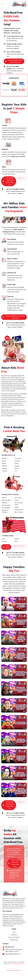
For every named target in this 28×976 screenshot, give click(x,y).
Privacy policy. (20, 963)
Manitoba (4, 502)
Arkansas (4, 466)
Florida (16, 463)
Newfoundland (6, 507)
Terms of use (12, 963)
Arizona (4, 463)
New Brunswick (6, 505)
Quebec (17, 507)
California (4, 468)
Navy (16, 541)
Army (3, 539)
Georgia (17, 466)
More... (16, 471)
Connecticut (18, 458)
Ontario (17, 500)
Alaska (4, 461)
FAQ (14, 932)
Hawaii (17, 468)
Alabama (4, 458)
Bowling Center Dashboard (14, 970)
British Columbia (6, 500)
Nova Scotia (18, 497)
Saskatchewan (19, 509)
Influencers (14, 934)
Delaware (17, 461)
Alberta (4, 497)
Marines (17, 539)
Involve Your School (14, 937)
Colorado (4, 471)
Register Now (14, 939)
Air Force (4, 541)
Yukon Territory (19, 512)
